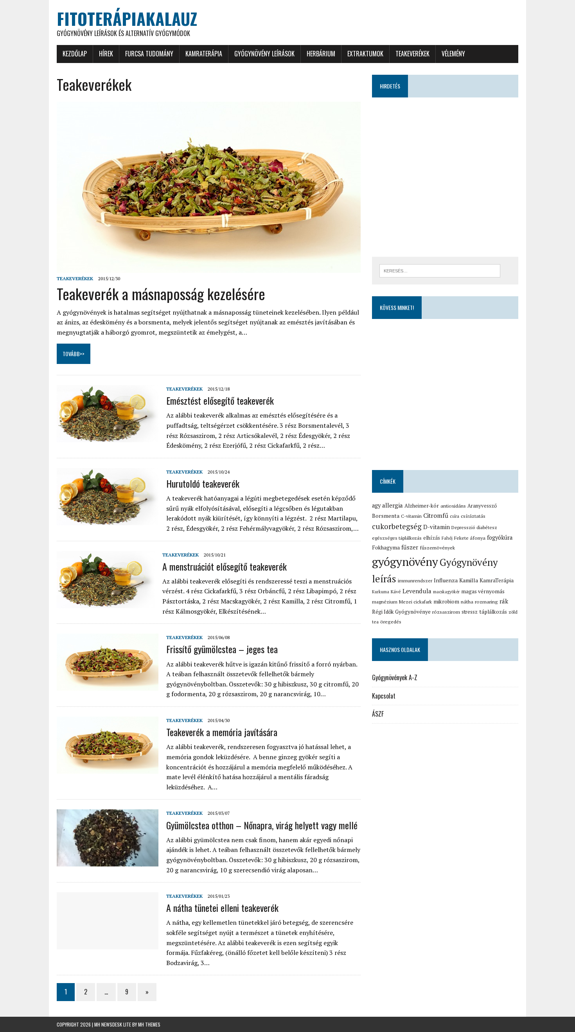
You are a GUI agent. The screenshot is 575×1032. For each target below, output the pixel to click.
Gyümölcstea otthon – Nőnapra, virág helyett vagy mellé (262, 825)
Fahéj (447, 538)
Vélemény (453, 53)
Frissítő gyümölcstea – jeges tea (222, 649)
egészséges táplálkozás (397, 538)
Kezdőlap (75, 53)
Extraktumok (365, 53)
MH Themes (149, 1024)
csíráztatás (473, 516)
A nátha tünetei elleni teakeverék (222, 908)
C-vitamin (411, 516)
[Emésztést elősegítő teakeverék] (107, 437)
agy (376, 505)
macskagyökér (446, 591)
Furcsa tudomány (149, 53)
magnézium (384, 602)
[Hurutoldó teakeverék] (107, 519)
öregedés (390, 621)
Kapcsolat (383, 696)
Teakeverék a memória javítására (221, 732)
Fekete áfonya (469, 538)
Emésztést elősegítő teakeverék (220, 400)
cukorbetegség (397, 526)
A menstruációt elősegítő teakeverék (224, 566)
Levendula (416, 591)
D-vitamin (436, 527)
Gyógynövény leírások (264, 53)
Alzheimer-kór (421, 505)
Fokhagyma (386, 547)
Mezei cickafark (415, 602)
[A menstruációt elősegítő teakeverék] (106, 602)
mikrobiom (446, 601)
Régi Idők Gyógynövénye (401, 611)
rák (504, 601)
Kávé (396, 591)
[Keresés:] (439, 270)
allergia (392, 505)
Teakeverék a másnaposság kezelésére (161, 293)
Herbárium (321, 53)
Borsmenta (385, 515)
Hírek (106, 53)
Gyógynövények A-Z (394, 677)
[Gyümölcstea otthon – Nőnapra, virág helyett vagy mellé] (107, 861)
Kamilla (468, 580)
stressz (470, 611)
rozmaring (486, 601)
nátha (467, 601)
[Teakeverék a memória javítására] (107, 768)
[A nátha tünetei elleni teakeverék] (107, 944)
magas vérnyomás (483, 591)
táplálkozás (493, 611)
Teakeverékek (412, 53)
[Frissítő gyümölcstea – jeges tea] (107, 685)
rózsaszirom (446, 612)
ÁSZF (378, 714)
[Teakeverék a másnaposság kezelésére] (209, 267)
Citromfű (435, 515)
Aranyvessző (482, 505)
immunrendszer (415, 581)
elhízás (431, 537)
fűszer (409, 547)
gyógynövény (405, 561)
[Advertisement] (445, 180)
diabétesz (486, 527)
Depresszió (463, 527)
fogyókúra (499, 537)
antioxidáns (453, 505)
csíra (454, 516)
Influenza (446, 580)
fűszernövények (437, 547)
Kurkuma (380, 591)
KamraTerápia (203, 53)
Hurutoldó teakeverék (202, 483)
